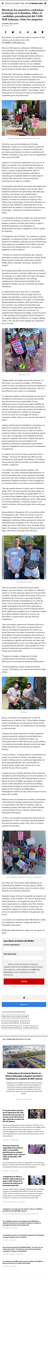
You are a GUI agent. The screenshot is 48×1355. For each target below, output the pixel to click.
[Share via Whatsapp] (20, 32)
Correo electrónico (11, 945)
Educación (24, 1022)
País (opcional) (10, 954)
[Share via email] (35, 32)
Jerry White (5, 23)
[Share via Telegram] (27, 32)
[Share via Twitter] (13, 32)
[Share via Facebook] (5, 32)
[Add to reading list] (42, 32)
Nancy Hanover (14, 23)
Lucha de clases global (10, 1022)
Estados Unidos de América (12, 1027)
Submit (24, 981)
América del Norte (31, 1027)
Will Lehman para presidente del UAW (15, 1016)
